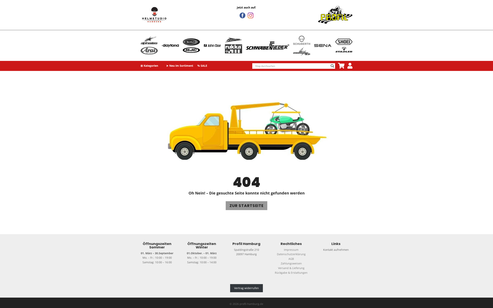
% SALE (202, 65)
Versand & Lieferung (291, 268)
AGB (291, 259)
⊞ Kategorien (149, 65)
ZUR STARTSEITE (246, 205)
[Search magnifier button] (332, 66)
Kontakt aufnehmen (336, 250)
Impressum (291, 250)
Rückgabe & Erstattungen (291, 272)
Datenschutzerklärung (291, 254)
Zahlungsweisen (291, 263)
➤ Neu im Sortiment (179, 65)
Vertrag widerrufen (246, 288)
